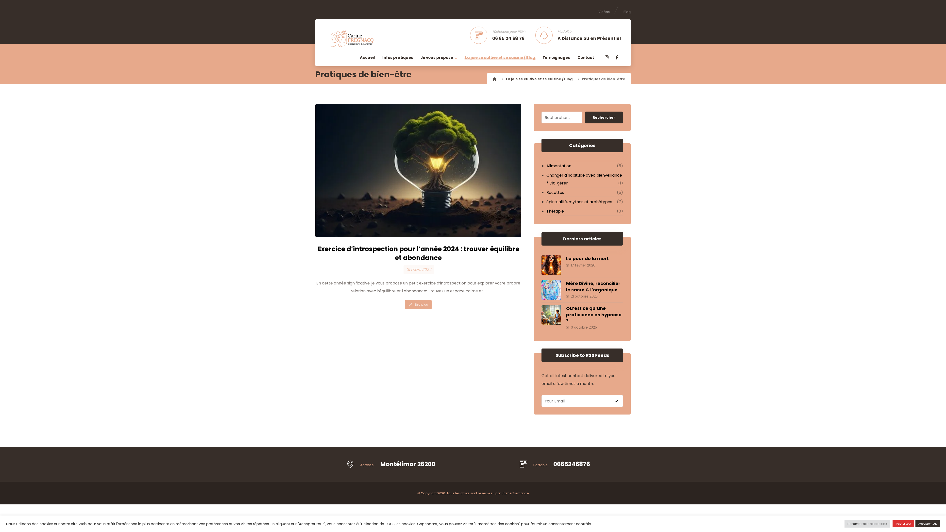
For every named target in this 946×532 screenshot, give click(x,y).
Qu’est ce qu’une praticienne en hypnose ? (594, 314)
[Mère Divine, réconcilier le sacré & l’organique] (551, 290)
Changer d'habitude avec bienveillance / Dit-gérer (584, 179)
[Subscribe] (617, 401)
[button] (606, 57)
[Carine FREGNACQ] (495, 79)
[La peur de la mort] (551, 265)
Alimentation (558, 166)
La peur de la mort (587, 258)
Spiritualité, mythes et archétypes (579, 202)
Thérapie (555, 211)
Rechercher (604, 117)
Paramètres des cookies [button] (867, 523)
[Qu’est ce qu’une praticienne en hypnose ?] (551, 315)
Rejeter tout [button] (903, 524)
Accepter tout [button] (927, 524)
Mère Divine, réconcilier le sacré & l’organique (593, 286)
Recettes (555, 192)
